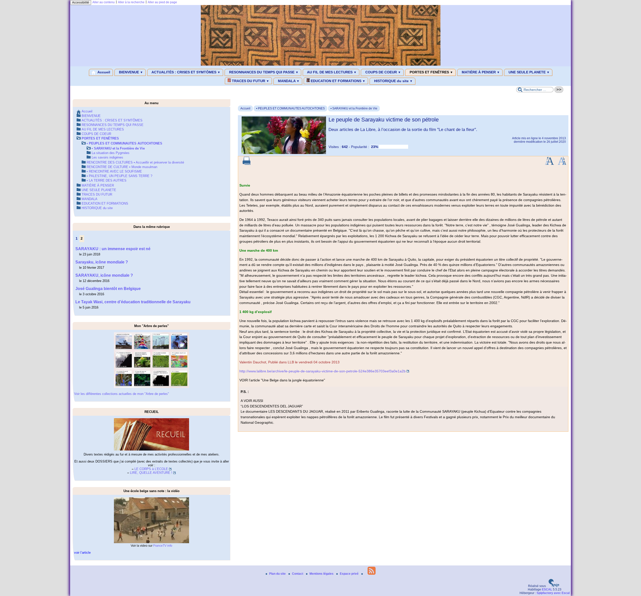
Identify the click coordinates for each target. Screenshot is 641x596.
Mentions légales (321, 573)
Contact (298, 573)
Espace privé (349, 573)
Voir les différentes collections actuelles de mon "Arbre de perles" (121, 394)
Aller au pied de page (162, 2)
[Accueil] (320, 64)
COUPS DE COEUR (382, 72)
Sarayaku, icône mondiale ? (101, 262)
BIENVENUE (130, 72)
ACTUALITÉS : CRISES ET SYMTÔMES (185, 72)
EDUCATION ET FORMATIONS (337, 81)
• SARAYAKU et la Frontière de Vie (354, 108)
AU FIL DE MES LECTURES (331, 72)
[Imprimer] (247, 164)
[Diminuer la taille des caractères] (562, 164)
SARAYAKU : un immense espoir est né (112, 249)
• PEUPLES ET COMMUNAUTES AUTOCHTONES (290, 108)
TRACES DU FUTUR (250, 81)
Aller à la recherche (131, 2)
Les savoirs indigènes (107, 157)
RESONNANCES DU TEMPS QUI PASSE (263, 72)
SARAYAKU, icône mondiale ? (104, 275)
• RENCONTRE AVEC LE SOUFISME (114, 171)
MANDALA (288, 81)
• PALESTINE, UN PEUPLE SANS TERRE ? (119, 176)
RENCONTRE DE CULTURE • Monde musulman (122, 167)
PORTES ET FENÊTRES (431, 72)
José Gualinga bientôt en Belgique (108, 288)
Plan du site (277, 573)
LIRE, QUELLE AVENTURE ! (151, 473)
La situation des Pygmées (110, 153)
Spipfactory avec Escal (553, 593)
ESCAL (547, 589)
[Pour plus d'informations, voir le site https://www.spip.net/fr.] (554, 586)
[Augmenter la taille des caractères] (549, 164)
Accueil (103, 72)
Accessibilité (80, 2)
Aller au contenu (103, 2)
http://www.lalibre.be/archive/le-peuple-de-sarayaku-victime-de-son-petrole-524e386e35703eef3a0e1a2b (322, 371)
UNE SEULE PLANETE (529, 72)
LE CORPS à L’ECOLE (151, 469)
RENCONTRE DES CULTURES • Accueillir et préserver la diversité (135, 162)
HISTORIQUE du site (393, 81)
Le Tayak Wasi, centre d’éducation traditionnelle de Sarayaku (133, 302)
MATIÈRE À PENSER (480, 72)
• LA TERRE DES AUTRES (106, 180)
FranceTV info (162, 545)
